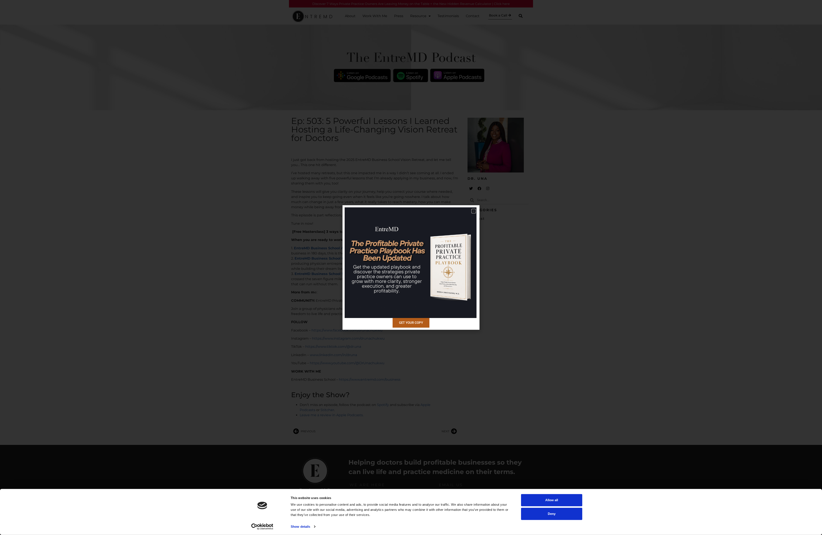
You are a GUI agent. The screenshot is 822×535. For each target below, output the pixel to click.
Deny (551, 514)
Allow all (551, 500)
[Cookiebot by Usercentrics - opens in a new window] (262, 526)
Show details (300, 526)
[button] (473, 211)
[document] (411, 267)
